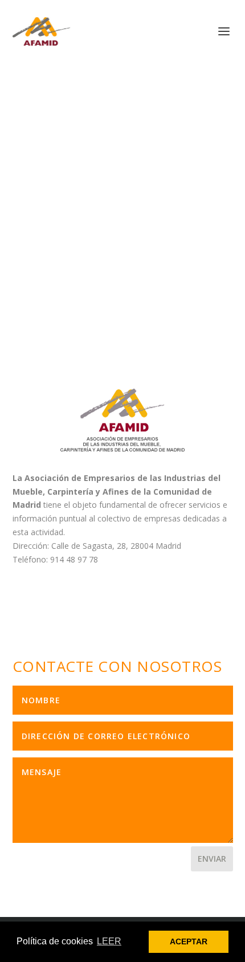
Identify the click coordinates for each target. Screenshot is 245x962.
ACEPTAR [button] (188, 941)
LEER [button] (109, 941)
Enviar (212, 858)
